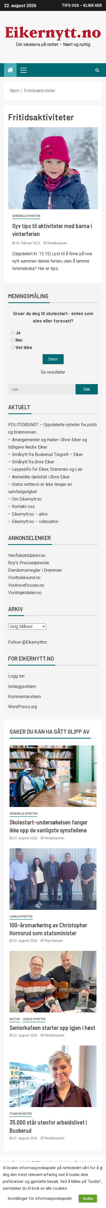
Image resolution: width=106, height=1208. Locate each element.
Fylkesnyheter (21, 1113)
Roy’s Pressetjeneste (28, 562)
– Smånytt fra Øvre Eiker (31, 461)
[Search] (97, 70)
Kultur (15, 1019)
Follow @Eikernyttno (27, 642)
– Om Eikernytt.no (25, 499)
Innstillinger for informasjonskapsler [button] (40, 1198)
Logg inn (16, 676)
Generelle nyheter (26, 215)
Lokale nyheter (21, 916)
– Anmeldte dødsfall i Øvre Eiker (39, 477)
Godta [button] (88, 1199)
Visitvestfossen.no (26, 585)
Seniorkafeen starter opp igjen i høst (52, 1027)
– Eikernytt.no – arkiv (28, 514)
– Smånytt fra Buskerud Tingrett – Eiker (45, 454)
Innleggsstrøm (22, 686)
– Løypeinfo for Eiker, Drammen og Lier (45, 469)
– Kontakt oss (21, 506)
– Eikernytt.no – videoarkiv (33, 521)
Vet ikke (23, 347)
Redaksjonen (57, 243)
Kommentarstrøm (24, 696)
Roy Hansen (54, 941)
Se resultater (53, 372)
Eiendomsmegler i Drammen (35, 570)
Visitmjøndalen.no (25, 592)
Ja (17, 332)
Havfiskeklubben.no (26, 555)
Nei (18, 340)
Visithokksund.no (24, 577)
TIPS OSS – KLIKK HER (82, 5)
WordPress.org (22, 706)
